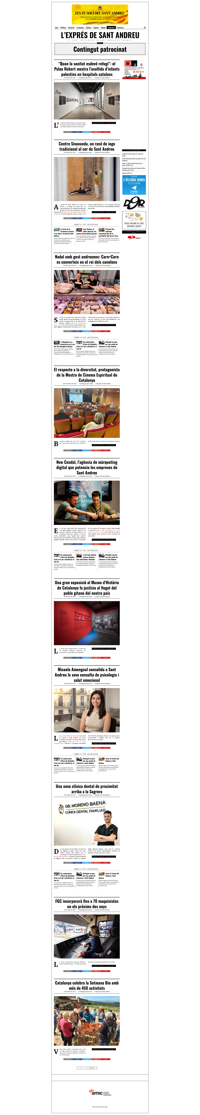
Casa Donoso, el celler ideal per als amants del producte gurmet (86, 231)
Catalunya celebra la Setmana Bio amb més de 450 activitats (87, 985)
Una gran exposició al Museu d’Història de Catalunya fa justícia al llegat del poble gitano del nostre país (87, 587)
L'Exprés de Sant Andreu (102, 78)
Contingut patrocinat (85, 78)
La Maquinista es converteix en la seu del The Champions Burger (64, 344)
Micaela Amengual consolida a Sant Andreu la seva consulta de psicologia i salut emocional (87, 674)
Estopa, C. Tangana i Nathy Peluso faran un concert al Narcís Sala (132, 164)
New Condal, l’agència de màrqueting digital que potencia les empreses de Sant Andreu (86, 467)
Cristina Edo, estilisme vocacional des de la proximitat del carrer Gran (108, 232)
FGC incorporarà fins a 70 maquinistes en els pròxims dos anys (86, 903)
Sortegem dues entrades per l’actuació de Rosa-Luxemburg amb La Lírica (133, 169)
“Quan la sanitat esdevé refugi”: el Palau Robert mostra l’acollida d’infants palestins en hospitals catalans (87, 68)
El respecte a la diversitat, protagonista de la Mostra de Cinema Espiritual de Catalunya (87, 374)
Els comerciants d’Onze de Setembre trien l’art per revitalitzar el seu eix (86, 345)
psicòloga (63, 736)
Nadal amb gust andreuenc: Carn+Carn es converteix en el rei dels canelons (87, 259)
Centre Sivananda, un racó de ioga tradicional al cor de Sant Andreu (87, 146)
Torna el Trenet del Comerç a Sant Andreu (109, 760)
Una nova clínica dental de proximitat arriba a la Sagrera (87, 788)
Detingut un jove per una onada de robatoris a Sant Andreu (108, 344)
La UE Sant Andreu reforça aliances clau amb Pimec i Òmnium (86, 557)
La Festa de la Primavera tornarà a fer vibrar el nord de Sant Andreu (64, 232)
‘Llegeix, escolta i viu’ (127, 173)
